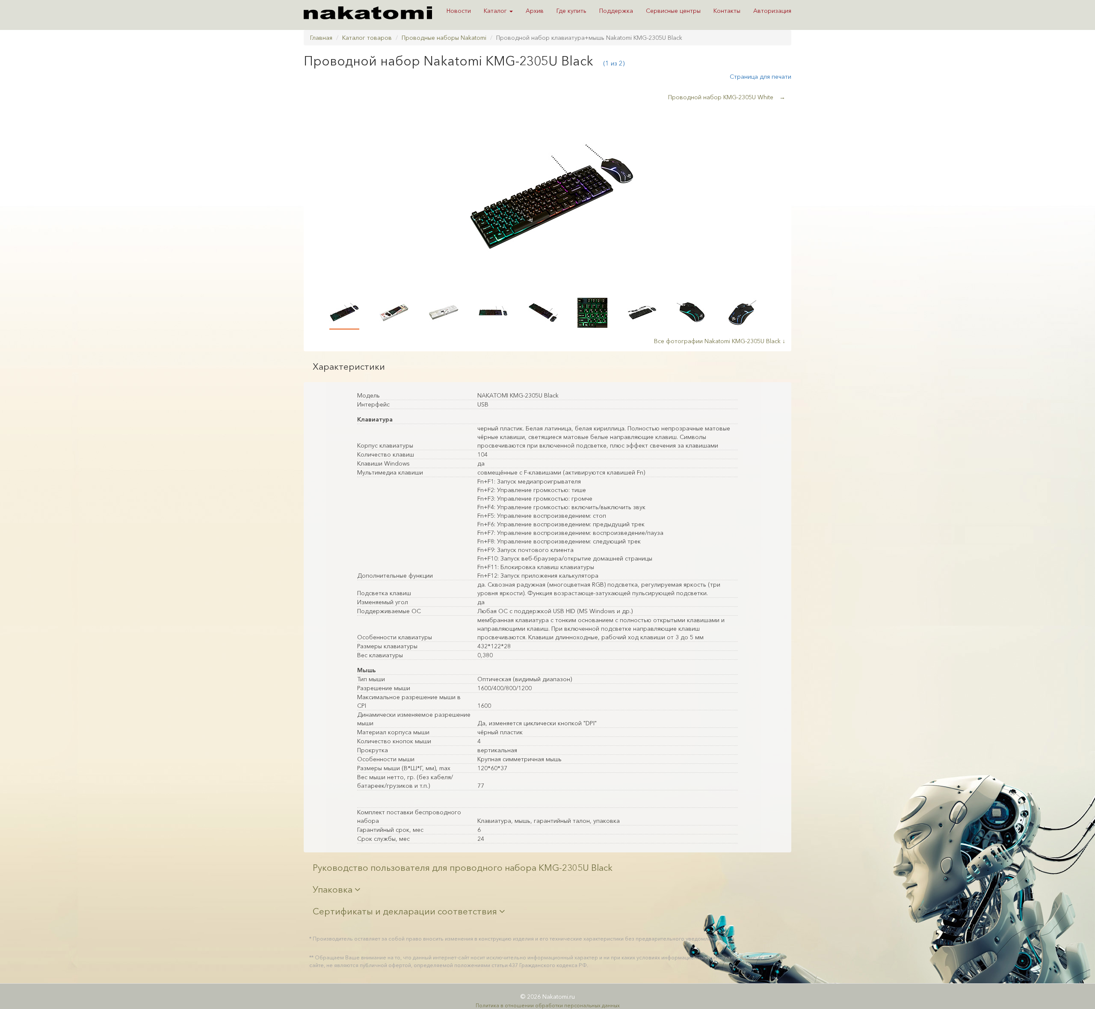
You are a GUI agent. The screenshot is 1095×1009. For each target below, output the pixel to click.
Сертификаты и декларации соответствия (406, 911)
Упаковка (334, 889)
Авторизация (772, 11)
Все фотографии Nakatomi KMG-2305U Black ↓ (719, 341)
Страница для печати (760, 76)
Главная (321, 38)
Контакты (726, 11)
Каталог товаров (367, 38)
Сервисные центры (673, 11)
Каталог (496, 11)
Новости (459, 11)
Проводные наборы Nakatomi (444, 38)
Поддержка (616, 11)
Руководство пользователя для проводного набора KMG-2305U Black (463, 867)
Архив (535, 11)
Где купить (571, 11)
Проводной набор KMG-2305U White (726, 97)
